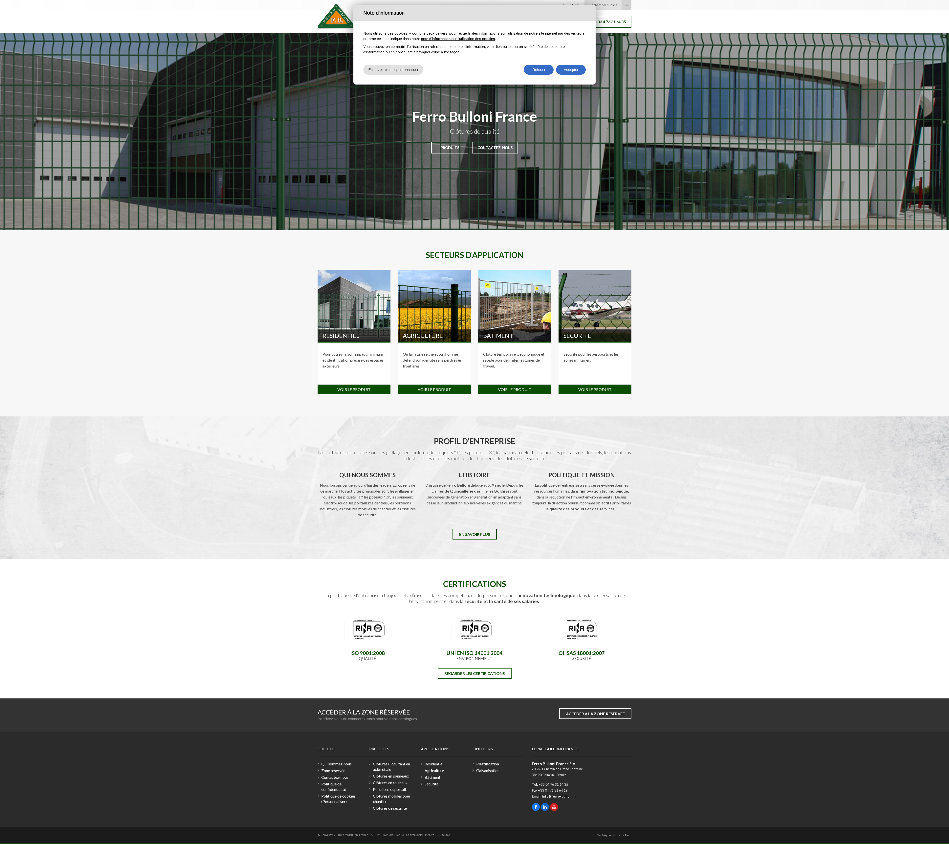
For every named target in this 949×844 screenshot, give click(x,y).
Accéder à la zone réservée (595, 713)
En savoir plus (474, 534)
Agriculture (423, 335)
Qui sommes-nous (336, 763)
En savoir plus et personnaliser (393, 69)
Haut (628, 835)
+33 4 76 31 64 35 (611, 22)
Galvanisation (487, 770)
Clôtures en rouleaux (390, 782)
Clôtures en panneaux (391, 776)
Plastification (487, 763)
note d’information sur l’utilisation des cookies (458, 39)
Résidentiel (341, 335)
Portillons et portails (390, 789)
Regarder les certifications (474, 673)
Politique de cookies (338, 796)
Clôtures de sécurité (390, 808)
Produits (449, 147)
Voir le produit (354, 389)
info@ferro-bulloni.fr (559, 796)
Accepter (571, 69)
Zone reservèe (333, 770)
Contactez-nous (495, 147)
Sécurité (577, 335)
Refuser (538, 69)
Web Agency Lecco (609, 835)
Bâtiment (498, 335)
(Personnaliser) (334, 801)
